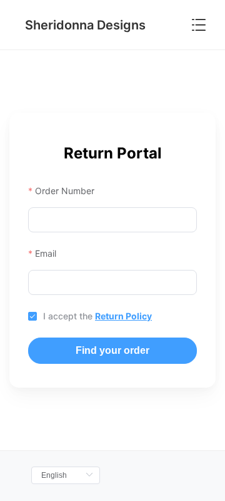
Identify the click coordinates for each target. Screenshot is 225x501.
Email (45, 253)
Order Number (64, 190)
